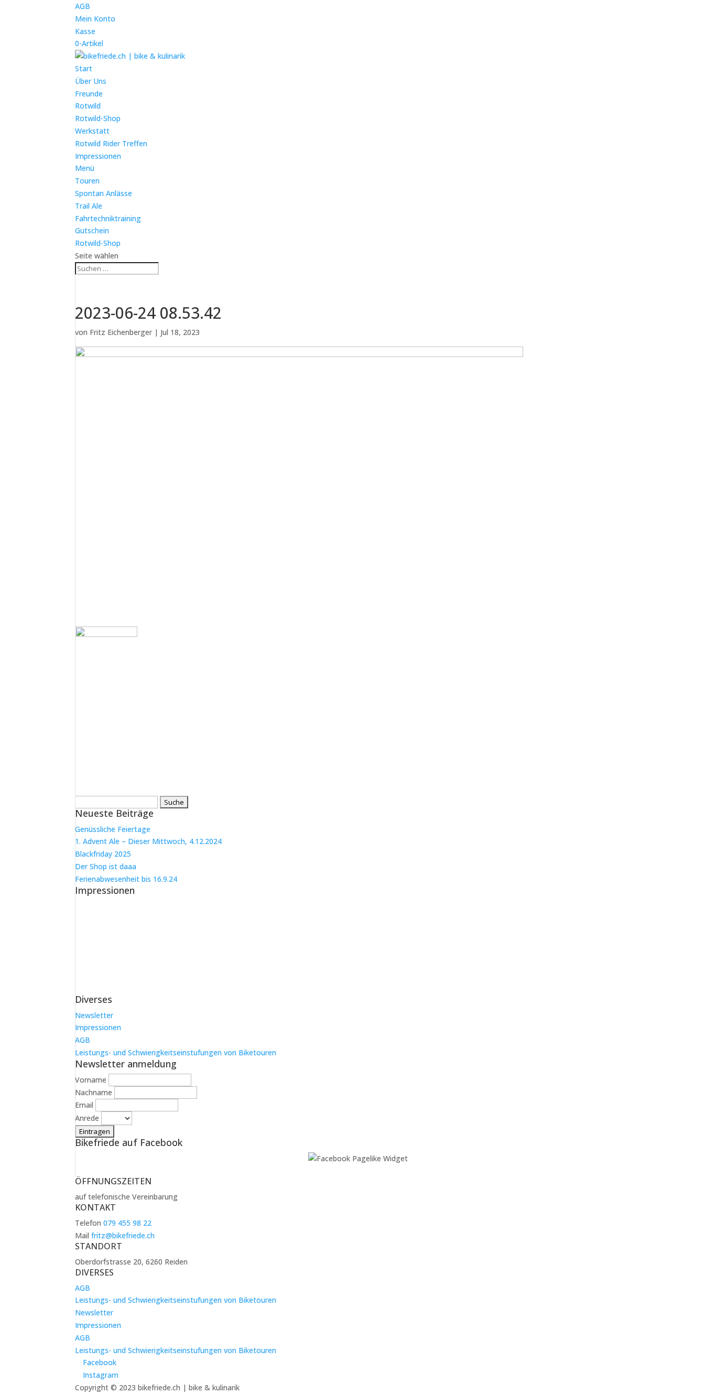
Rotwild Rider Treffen (111, 143)
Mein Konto (95, 19)
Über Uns (90, 81)
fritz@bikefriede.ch (123, 1235)
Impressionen (98, 156)
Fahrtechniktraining (108, 218)
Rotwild (88, 106)
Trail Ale (88, 206)
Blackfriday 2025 (103, 854)
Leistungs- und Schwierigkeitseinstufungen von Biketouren (175, 1052)
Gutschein (92, 230)
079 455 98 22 (127, 1223)
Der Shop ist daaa (105, 866)
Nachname (93, 1092)
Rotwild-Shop (98, 118)
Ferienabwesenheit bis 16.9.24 (126, 879)
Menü (84, 168)
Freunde (89, 94)
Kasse (85, 31)
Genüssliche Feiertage (112, 829)
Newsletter (94, 1015)
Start (83, 68)
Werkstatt (92, 131)
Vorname (90, 1080)
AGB (82, 6)
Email (84, 1105)
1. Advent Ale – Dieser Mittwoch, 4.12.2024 (148, 841)
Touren (87, 181)
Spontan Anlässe (103, 193)
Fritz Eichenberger (121, 332)
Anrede (87, 1118)
